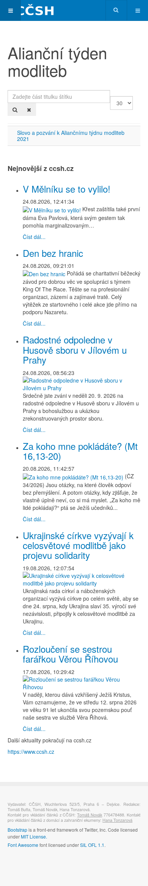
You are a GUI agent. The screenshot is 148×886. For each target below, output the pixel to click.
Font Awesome (23, 845)
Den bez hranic (53, 252)
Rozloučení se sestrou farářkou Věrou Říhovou (70, 653)
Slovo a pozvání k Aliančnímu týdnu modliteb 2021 (70, 135)
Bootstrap (17, 829)
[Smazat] (29, 109)
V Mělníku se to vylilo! (66, 188)
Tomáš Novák (89, 815)
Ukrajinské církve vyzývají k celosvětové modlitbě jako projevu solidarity (78, 545)
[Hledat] (15, 109)
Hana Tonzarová (117, 820)
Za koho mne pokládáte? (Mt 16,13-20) (80, 450)
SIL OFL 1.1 (92, 845)
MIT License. (34, 836)
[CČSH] (30, 10)
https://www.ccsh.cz (31, 751)
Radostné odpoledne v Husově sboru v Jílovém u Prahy (75, 349)
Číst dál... (34, 236)
